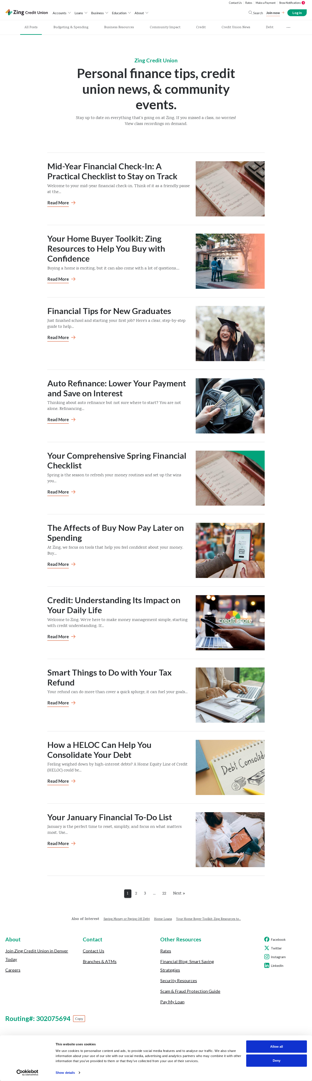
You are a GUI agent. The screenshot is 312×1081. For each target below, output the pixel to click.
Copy (79, 1019)
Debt (269, 27)
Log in (297, 13)
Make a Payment (265, 2)
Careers (12, 969)
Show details (65, 1072)
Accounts (59, 13)
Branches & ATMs (100, 961)
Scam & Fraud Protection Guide (190, 991)
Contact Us (235, 2)
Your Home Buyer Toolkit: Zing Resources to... (208, 919)
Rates (248, 2)
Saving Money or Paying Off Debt (127, 919)
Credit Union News (236, 27)
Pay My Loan (172, 1001)
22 (164, 893)
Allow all (276, 1046)
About (139, 13)
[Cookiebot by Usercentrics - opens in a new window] (27, 1073)
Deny (276, 1060)
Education (119, 13)
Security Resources (178, 980)
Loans (78, 13)
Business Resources (119, 27)
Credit (201, 27)
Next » (179, 893)
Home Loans (163, 919)
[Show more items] (288, 27)
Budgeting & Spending (71, 27)
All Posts (31, 27)
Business (97, 13)
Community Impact (165, 27)
